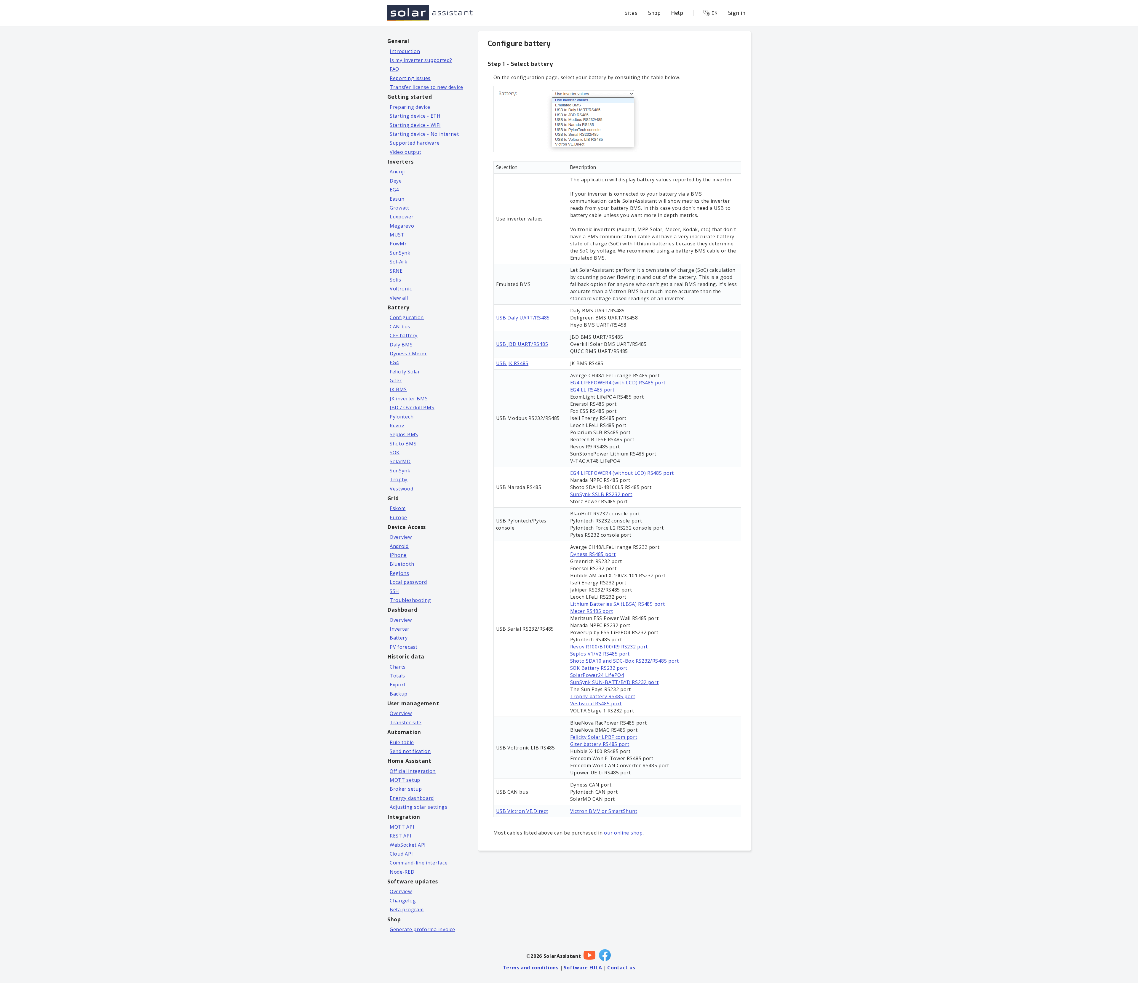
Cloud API (401, 854)
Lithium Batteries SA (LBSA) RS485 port (617, 604)
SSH (394, 591)
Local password (408, 582)
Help (677, 13)
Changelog (403, 900)
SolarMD (400, 461)
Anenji (397, 171)
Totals (397, 675)
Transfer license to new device (426, 87)
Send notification (410, 751)
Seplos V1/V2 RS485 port (600, 653)
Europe (398, 517)
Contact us (621, 967)
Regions (399, 573)
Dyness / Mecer (408, 353)
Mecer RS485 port (591, 611)
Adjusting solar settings (418, 807)
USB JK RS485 (512, 363)
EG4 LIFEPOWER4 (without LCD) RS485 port (622, 473)
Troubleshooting (410, 600)
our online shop (623, 832)
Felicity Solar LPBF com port (603, 737)
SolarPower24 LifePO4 (597, 675)
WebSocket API (408, 845)
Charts (398, 667)
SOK (394, 452)
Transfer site (405, 722)
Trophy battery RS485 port (602, 696)
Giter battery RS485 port (599, 744)
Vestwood (401, 488)
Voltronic (401, 288)
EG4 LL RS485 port (592, 389)
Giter (396, 380)
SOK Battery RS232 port (598, 668)
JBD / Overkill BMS (412, 407)
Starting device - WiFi (415, 125)
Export (398, 684)
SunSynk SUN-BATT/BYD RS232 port (614, 682)
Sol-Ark (398, 261)
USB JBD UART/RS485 (522, 344)
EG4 (394, 189)
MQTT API (402, 827)
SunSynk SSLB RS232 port (601, 494)
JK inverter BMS (409, 398)
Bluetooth (402, 564)
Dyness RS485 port (593, 554)
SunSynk (400, 253)
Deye (396, 181)
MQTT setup (405, 780)
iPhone (398, 555)
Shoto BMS (403, 443)
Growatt (399, 207)
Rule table (402, 742)
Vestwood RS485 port (596, 703)
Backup (398, 694)
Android (399, 546)
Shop (654, 13)
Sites (631, 13)
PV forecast (404, 647)
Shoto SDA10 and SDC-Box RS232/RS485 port (624, 661)
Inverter (400, 629)
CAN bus (400, 326)
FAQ (394, 69)
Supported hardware (415, 143)
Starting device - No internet (424, 134)
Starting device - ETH (415, 116)
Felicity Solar (405, 371)
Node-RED (402, 872)
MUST (397, 234)
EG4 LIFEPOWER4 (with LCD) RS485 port (618, 382)
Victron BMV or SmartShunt (603, 811)
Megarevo (402, 226)
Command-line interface (418, 862)
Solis (395, 279)
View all (399, 298)
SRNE (396, 271)
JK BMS (398, 389)
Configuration (407, 317)
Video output (405, 152)
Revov (397, 425)
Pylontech (401, 416)
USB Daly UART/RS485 (523, 317)
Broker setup (406, 789)
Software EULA (583, 967)
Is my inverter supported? (421, 60)
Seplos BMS (404, 434)
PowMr (398, 243)
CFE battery (404, 335)
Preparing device (410, 107)
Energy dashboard (412, 798)
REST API (401, 835)
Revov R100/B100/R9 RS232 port (609, 646)
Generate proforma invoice (422, 929)
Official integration (413, 771)
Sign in (737, 13)
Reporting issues (410, 78)
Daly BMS (401, 344)
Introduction (405, 51)
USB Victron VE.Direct (522, 811)
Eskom (398, 508)
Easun (397, 199)
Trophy (398, 479)
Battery (399, 637)
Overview (401, 537)
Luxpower (402, 216)
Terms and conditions (531, 967)
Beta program (406, 909)
